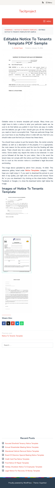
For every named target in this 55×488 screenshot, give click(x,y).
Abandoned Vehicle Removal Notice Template (22, 451)
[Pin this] (13, 323)
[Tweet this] (8, 323)
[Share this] (4, 323)
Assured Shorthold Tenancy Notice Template (21, 443)
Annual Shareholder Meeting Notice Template (21, 447)
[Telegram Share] (17, 323)
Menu (49, 2)
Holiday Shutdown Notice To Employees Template (23, 466)
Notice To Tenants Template (12, 334)
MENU (48, 21)
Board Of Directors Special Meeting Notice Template (24, 455)
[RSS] (43, 2)
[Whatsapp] (22, 323)
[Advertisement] (21, 394)
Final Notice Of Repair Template (17, 463)
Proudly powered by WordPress (20, 483)
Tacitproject (27, 11)
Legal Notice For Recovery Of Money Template (22, 470)
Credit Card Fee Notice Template (17, 459)
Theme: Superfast (40, 483)
